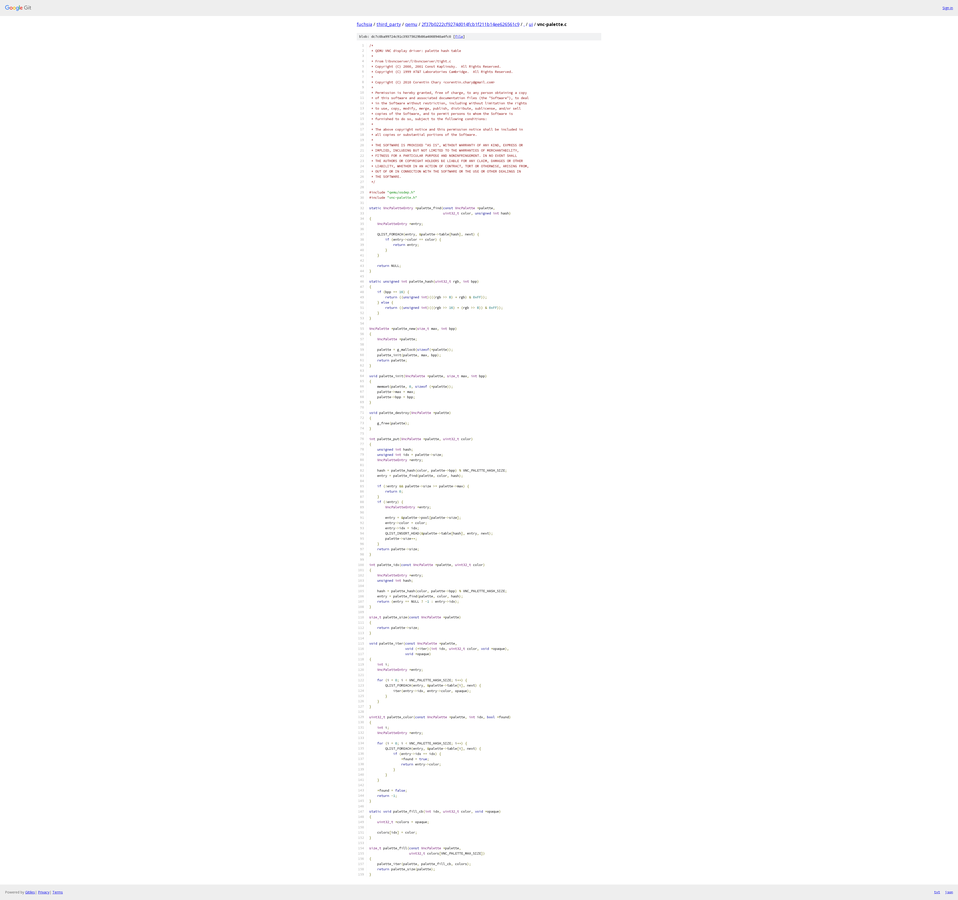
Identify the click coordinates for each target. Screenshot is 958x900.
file (459, 36)
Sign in (948, 7)
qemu (411, 24)
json (949, 892)
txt (937, 892)
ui (531, 24)
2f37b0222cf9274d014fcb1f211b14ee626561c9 (470, 24)
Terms (57, 892)
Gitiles (30, 892)
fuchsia (364, 24)
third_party (388, 24)
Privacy (43, 892)
